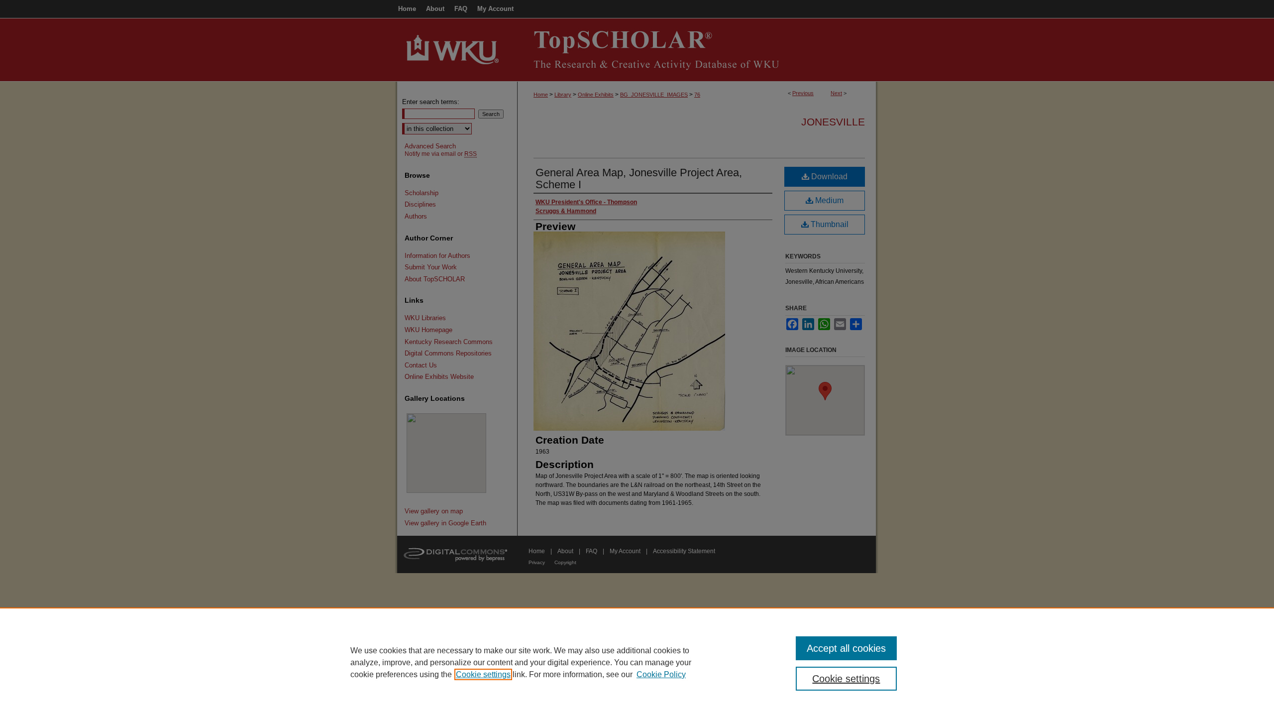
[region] (637, 662)
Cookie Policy (661, 674)
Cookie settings (483, 674)
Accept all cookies (846, 648)
